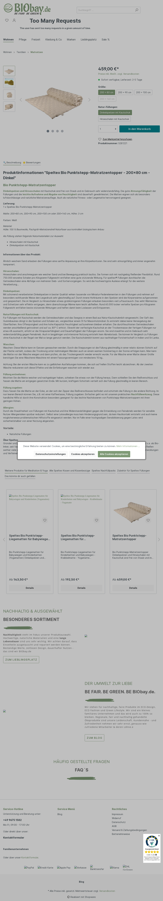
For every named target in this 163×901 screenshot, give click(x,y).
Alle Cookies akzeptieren (114, 454)
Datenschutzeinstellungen (51, 454)
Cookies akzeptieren (83, 454)
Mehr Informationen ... (128, 446)
